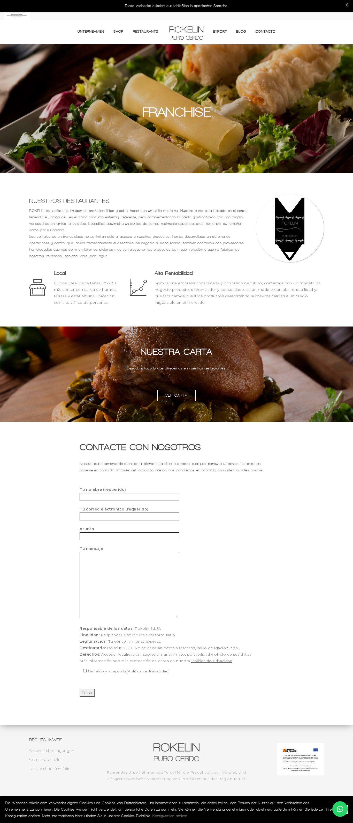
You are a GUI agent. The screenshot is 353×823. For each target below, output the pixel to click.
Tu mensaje (91, 548)
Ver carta (176, 395)
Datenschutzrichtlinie (49, 768)
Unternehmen (91, 31)
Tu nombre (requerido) (103, 489)
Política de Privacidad (211, 660)
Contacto (265, 31)
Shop (118, 31)
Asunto (87, 529)
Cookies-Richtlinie (46, 759)
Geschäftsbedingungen (51, 750)
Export (220, 31)
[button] (340, 809)
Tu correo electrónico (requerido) (114, 509)
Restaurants (145, 31)
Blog (241, 31)
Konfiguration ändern (169, 816)
